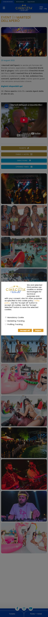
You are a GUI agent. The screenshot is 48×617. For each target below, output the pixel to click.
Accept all (25, 330)
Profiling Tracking (15, 324)
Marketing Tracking (16, 321)
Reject (38, 330)
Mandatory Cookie (15, 317)
